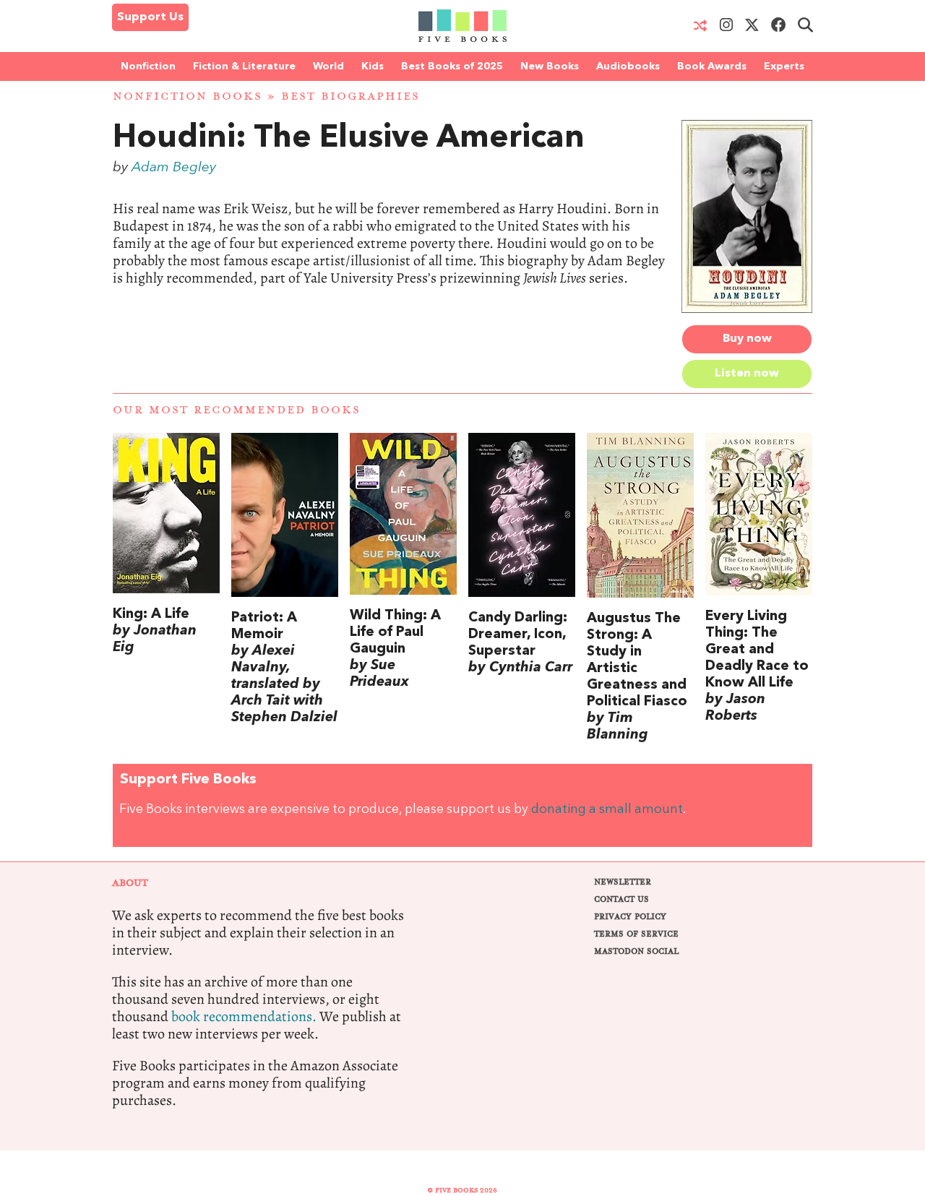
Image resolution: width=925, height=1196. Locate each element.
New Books (549, 66)
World (328, 66)
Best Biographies (350, 96)
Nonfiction (148, 66)
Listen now (747, 373)
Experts (784, 66)
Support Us (150, 17)
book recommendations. (244, 1016)
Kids (372, 66)
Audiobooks (628, 66)
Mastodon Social (636, 951)
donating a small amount (607, 810)
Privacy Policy (630, 916)
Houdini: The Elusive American (349, 139)
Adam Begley (174, 167)
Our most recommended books (237, 410)
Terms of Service (636, 934)
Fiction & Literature (244, 66)
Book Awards (712, 66)
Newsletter (622, 882)
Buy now (747, 339)
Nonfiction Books (187, 96)
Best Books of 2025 (452, 66)
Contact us (621, 899)
